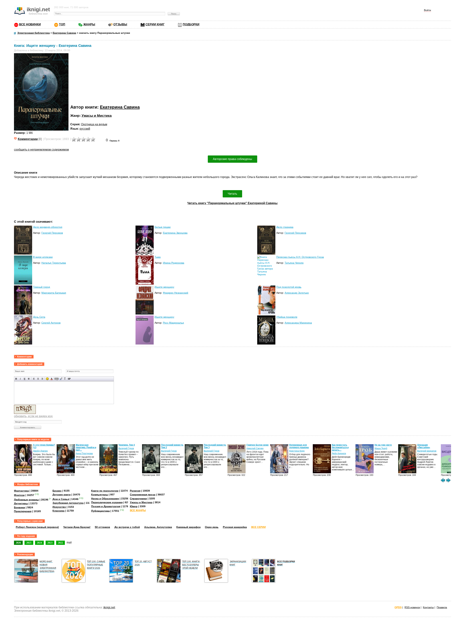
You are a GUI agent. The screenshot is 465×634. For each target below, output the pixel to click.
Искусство (59, 506)
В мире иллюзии (43, 257)
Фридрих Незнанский (175, 292)
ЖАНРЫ (89, 24)
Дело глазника (284, 227)
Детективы (21, 503)
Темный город (41, 286)
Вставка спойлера (69, 378)
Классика (58, 510)
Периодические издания (107, 502)
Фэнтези (19, 495)
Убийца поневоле (286, 316)
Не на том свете (383, 445)
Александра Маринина (298, 322)
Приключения (22, 511)
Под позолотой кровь (288, 286)
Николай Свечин (255, 448)
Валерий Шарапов (426, 451)
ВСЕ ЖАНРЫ (138, 510)
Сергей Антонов (50, 322)
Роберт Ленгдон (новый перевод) (37, 527)
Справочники (138, 498)
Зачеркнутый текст (29, 378)
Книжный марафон (188, 527)
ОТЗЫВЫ (120, 24)
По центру (38, 378)
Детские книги (61, 494)
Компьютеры (99, 494)
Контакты (428, 607)
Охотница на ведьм (94, 124)
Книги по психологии (104, 490)
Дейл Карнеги (339, 453)
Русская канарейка (235, 527)
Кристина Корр (297, 451)
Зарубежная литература (68, 502)
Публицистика (100, 510)
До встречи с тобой (127, 527)
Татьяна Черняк (294, 262)
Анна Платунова (84, 453)
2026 (18, 542)
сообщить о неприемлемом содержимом (41, 149)
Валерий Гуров (126, 448)
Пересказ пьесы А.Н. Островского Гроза (300, 257)
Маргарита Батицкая (53, 292)
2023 (49, 542)
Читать (232, 193)
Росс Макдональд (173, 322)
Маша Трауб (381, 448)
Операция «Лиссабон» (423, 446)
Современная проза (142, 494)
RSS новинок (412, 607)
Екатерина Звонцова (175, 232)
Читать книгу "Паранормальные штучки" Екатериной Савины (232, 203)
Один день (212, 527)
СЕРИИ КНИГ (155, 24)
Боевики (19, 507)
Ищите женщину (164, 286)
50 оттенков (102, 527)
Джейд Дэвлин (40, 451)
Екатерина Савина (120, 107)
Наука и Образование (105, 498)
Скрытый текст (56, 378)
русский (85, 128)
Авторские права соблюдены (232, 159)
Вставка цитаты (61, 378)
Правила (442, 607)
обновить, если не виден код (33, 416)
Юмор (134, 506)
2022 (60, 542)
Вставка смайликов (47, 378)
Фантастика (21, 490)
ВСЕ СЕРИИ (258, 527)
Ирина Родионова (173, 262)
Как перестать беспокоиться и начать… (340, 447)
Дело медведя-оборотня (47, 227)
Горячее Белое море (257, 445)
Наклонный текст (20, 378)
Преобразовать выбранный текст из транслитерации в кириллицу (65, 378)
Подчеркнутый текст (25, 378)
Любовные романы (26, 499)
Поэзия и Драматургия (105, 506)
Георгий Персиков (52, 232)
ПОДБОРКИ (191, 24)
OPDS (398, 607)
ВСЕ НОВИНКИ (30, 24)
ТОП (62, 24)
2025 (28, 542)
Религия (135, 490)
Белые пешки (163, 227)
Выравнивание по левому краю (34, 378)
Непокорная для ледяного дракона (299, 446)
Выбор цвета (51, 378)
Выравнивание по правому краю (42, 378)
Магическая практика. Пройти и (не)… (86, 447)
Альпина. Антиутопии (158, 527)
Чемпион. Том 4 (126, 445)
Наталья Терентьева (53, 262)
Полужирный (16, 378)
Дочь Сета (39, 316)
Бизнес (57, 490)
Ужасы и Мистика (97, 116)
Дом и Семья (60, 499)
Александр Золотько (297, 292)
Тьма (158, 257)
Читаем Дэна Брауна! (76, 527)
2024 (39, 542)
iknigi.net (109, 607)
